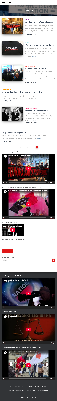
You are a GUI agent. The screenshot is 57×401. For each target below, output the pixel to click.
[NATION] (7, 2)
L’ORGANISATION (44, 386)
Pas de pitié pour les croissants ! (39, 22)
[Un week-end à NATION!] (12, 73)
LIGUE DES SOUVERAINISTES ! (28, 394)
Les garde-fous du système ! (14, 132)
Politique (27, 42)
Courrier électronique (7, 242)
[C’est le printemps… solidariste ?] (12, 48)
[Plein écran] (53, 182)
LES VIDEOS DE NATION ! (43, 390)
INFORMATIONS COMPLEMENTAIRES (16, 390)
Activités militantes (30, 66)
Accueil (10, 386)
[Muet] (51, 182)
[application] (28, 169)
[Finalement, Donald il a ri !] (12, 114)
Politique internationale (31, 108)
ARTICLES (24, 386)
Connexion (17, 386)
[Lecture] (3, 182)
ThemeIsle (33, 397)
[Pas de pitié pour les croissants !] (12, 26)
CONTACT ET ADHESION (34, 386)
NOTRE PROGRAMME (31, 390)
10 (33, 147)
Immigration (28, 19)
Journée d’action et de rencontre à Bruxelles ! (22, 92)
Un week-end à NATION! (36, 69)
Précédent (22, 147)
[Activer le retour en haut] (54, 398)
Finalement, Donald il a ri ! (37, 110)
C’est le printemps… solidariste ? (39, 45)
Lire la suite (47, 31)
